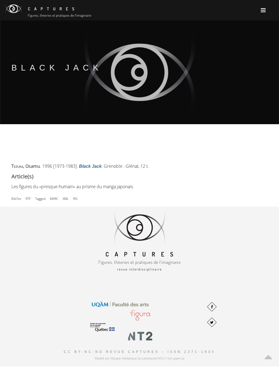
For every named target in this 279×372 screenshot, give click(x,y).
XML (66, 198)
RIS (75, 198)
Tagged (40, 198)
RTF (28, 198)
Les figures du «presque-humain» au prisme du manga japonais (72, 187)
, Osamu (25, 166)
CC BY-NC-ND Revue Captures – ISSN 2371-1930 (139, 352)
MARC (54, 198)
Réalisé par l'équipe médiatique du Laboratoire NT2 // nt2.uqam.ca (139, 358)
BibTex (16, 198)
